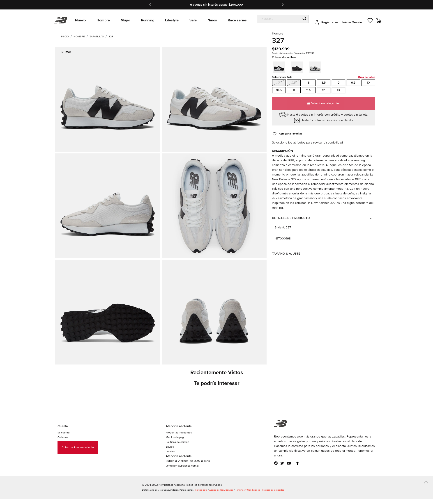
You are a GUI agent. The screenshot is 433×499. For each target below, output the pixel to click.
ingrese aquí (201, 490)
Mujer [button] (125, 20)
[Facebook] (276, 463)
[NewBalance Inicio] (60, 20)
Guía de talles (366, 77)
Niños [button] (212, 20)
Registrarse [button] (329, 22)
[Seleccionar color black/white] (280, 66)
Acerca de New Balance (221, 490)
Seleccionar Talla (323, 77)
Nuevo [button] (80, 20)
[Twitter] (282, 463)
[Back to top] (297, 463)
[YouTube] (289, 463)
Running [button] (147, 20)
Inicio (65, 36)
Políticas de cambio (177, 442)
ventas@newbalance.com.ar (182, 465)
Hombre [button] (103, 20)
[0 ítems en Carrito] (378, 20)
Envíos (170, 447)
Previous (151, 5)
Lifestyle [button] (172, 20)
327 (110, 36)
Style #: (280, 227)
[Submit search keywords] (304, 19)
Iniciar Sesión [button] (352, 22)
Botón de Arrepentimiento (78, 447)
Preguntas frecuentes (179, 432)
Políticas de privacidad (273, 490)
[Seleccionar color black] (298, 66)
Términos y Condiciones (247, 490)
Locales (170, 451)
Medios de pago (175, 437)
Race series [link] (237, 20)
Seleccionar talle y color (325, 103)
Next (282, 5)
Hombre (79, 36)
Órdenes (63, 437)
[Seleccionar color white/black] (316, 66)
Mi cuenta (63, 432)
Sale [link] (193, 20)
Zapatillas (97, 36)
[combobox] (279, 19)
